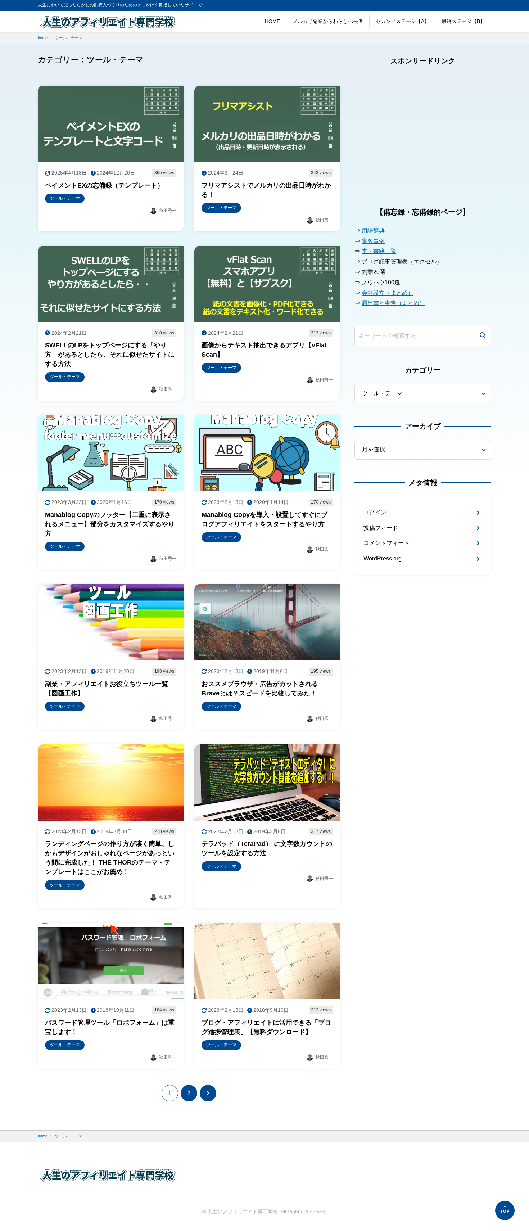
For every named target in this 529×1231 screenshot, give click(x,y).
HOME (272, 21)
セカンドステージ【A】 (402, 21)
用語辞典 (373, 230)
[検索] (482, 336)
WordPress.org (382, 558)
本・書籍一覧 (379, 251)
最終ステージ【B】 (463, 21)
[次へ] (208, 1093)
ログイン (374, 512)
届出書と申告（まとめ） (393, 303)
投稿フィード (380, 528)
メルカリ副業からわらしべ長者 (328, 21)
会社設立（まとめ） (387, 293)
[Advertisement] (408, 140)
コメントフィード (386, 543)
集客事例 (373, 241)
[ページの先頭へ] (505, 1210)
